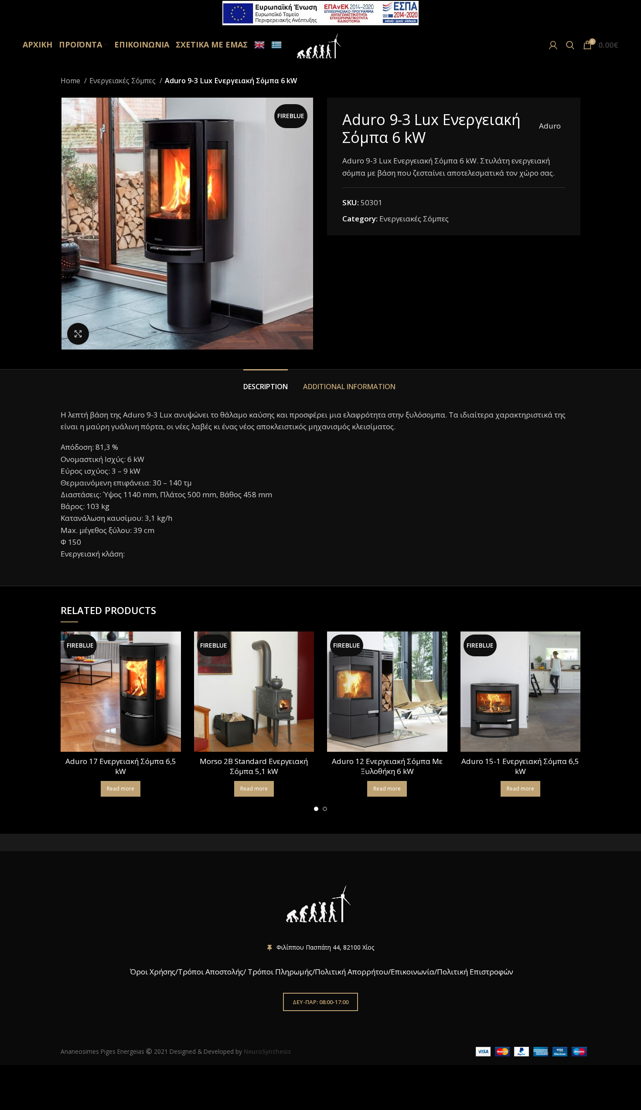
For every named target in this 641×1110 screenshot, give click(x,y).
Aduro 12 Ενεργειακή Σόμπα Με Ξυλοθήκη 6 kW (387, 766)
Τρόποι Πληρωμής (280, 972)
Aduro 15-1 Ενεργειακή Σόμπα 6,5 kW (520, 766)
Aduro (550, 126)
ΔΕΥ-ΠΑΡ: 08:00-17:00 (320, 1002)
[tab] (266, 382)
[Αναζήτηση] (570, 45)
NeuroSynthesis (267, 1051)
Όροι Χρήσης (151, 972)
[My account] (553, 45)
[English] (258, 45)
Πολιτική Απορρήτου (351, 972)
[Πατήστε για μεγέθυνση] (78, 334)
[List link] (320, 947)
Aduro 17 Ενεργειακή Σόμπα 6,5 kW (120, 766)
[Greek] (275, 45)
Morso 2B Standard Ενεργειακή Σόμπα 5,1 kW (254, 766)
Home (71, 80)
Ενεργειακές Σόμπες (123, 80)
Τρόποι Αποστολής (210, 972)
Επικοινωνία (412, 972)
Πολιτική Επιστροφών (475, 972)
